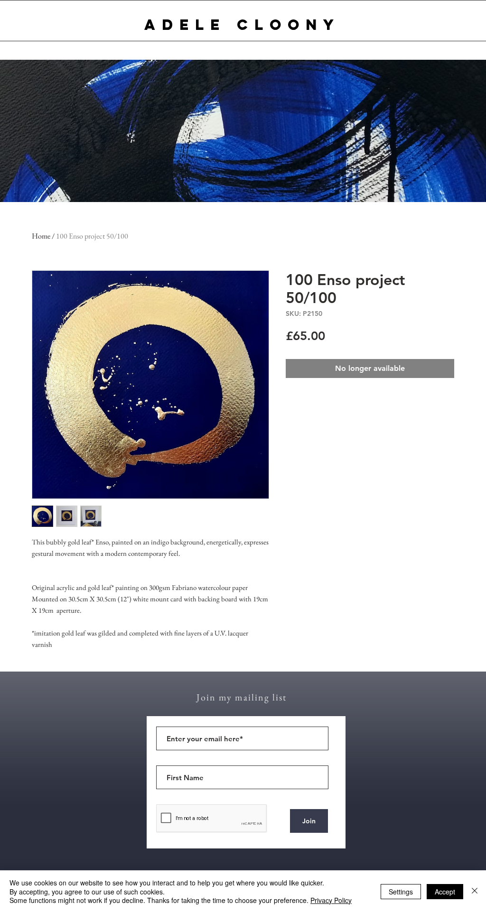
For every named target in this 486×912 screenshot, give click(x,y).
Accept (445, 891)
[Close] (474, 891)
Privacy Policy (331, 900)
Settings (401, 891)
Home (41, 236)
